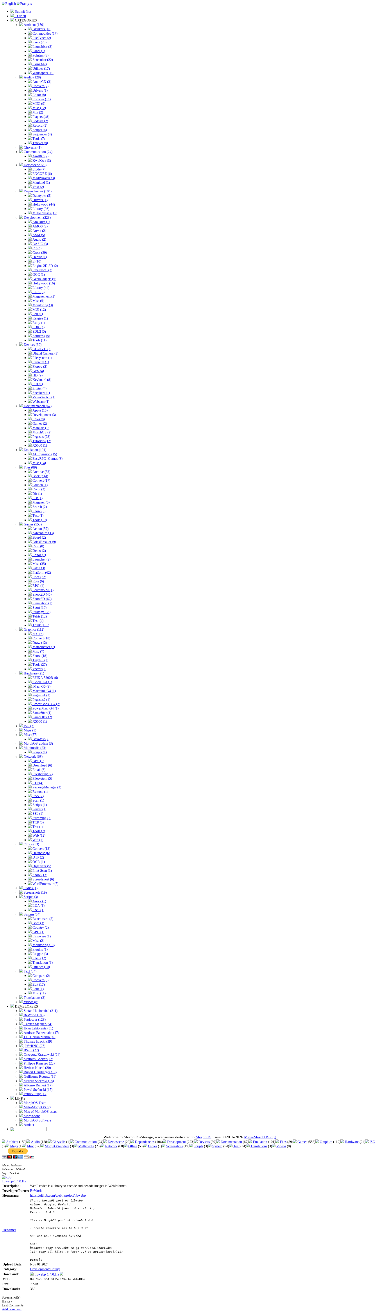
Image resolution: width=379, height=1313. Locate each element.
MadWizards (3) (43, 178)
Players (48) (40, 117)
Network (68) (33, 756)
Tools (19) (39, 520)
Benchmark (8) (42, 919)
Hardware (352, 1142)
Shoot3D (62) (42, 599)
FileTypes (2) (41, 38)
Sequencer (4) (42, 134)
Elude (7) (38, 169)
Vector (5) (39, 669)
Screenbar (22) (42, 60)
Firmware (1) (41, 936)
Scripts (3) (30, 897)
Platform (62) (41, 572)
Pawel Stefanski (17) (37, 1089)
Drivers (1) (40, 90)
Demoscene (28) (34, 165)
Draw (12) (39, 642)
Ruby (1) (38, 323)
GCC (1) (38, 274)
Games (302, 1142)
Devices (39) (32, 344)
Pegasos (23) (41, 436)
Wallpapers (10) (43, 73)
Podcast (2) (40, 121)
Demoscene (116, 1142)
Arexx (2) (39, 230)
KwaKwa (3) (41, 160)
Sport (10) (39, 607)
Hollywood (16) (43, 283)
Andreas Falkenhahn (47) (41, 1032)
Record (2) (39, 125)
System (217, 1146)
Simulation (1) (42, 603)
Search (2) (39, 507)
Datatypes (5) (41, 195)
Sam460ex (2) (42, 717)
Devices (204, 1142)
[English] (9, 3)
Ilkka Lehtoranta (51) (38, 1028)
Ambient (12, 1142)
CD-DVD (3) (41, 349)
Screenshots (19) (35, 892)
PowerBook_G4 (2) (46, 704)
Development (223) (37, 217)
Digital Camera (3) (45, 353)
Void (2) (38, 187)
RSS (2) (38, 796)
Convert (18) (41, 638)
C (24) (36, 248)
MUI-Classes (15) (44, 213)
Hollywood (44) (43, 204)
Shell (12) (39, 958)
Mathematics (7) (43, 647)
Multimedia (86, 1146)
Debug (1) (39, 257)
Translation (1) (42, 962)
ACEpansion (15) (44, 454)
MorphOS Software (37, 1120)
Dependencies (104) (37, 191)
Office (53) (31, 844)
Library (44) (40, 287)
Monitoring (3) (42, 305)
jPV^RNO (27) (34, 1046)
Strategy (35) (41, 612)
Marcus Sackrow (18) (38, 1081)
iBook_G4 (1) (42, 682)
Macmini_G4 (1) (44, 691)
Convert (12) (41, 848)
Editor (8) (39, 95)
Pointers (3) (40, 55)
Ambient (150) (33, 25)
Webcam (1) (40, 401)
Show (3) (38, 511)
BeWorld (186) (34, 1015)
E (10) (36, 261)
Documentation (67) (37, 406)
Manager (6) (41, 502)
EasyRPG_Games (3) (47, 458)
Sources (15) (41, 336)
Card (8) (38, 546)
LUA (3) (38, 292)
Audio (35, 1142)
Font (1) (38, 989)
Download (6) (42, 765)
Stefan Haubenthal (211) (40, 1011)
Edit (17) (38, 984)
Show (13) (39, 875)
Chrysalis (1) (32, 147)
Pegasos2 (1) (41, 699)
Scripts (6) (39, 130)
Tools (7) (38, 138)
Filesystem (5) (42, 778)
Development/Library (45, 1269)
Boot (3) (38, 923)
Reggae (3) (40, 954)
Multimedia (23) (34, 748)
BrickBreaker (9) (44, 542)
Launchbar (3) (42, 46)
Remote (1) (40, 791)
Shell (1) (38, 910)
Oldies (152, 1146)
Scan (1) (38, 800)
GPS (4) (38, 371)
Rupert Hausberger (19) (40, 1072)
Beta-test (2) (40, 739)
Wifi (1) (37, 840)
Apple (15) (40, 410)
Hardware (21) (33, 673)
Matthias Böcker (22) (38, 1059)
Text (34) (29, 971)
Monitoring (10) (43, 945)
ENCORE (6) (42, 174)
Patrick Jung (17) (35, 1094)
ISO (372, 1142)
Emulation (260, 1142)
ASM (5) (38, 235)
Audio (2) (39, 239)
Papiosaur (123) (34, 1019)
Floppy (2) (39, 366)
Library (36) (40, 209)
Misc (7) (38, 651)
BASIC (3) (40, 244)
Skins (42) (39, 64)
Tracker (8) (40, 143)
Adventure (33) (43, 533)
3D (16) (37, 634)
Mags (14, 1146)
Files (283, 1142)
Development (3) (44, 415)
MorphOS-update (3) (38, 743)
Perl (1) (37, 314)
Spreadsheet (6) (43, 879)
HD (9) (37, 375)
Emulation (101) (34, 450)
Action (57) (40, 529)
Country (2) (40, 927)
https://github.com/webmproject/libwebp (58, 1195)
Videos (281, 1146)
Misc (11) (39, 993)
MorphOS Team (34, 1103)
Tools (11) (39, 340)
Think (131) (40, 625)
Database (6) (41, 853)
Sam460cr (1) (41, 713)
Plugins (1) (40, 949)
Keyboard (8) (41, 379)
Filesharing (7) (42, 774)
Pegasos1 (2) (41, 695)
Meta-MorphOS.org (37, 1107)
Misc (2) (38, 940)
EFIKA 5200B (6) (45, 678)
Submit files (22, 11)
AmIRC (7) (40, 156)
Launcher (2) (41, 559)
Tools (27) (39, 664)
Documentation (231, 1142)
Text (236, 1146)
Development (176, 1142)
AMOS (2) (40, 226)
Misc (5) (38, 301)
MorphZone (31, 1116)
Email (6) (38, 770)
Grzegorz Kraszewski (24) (41, 1054)
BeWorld (36, 1190)
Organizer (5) (41, 866)
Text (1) (37, 515)
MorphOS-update (57, 1146)
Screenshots (174, 1146)
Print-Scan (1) (42, 870)
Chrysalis (58, 1142)
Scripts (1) (39, 752)
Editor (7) (39, 555)
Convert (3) (40, 980)
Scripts (198, 1146)
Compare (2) (41, 976)
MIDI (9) (38, 103)
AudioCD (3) (41, 81)
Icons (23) (39, 42)
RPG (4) (38, 585)
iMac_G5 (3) (41, 686)
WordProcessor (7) (45, 883)
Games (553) (32, 524)
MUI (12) (39, 309)
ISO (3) (28, 726)
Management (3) (43, 296)
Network (111, 1146)
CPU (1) (38, 932)
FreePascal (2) (42, 270)
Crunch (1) (40, 485)
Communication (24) (37, 152)
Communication (86, 1142)
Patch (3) (38, 568)
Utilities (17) (41, 68)
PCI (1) (37, 384)
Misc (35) (39, 564)
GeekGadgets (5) (44, 279)
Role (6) (38, 581)
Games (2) (39, 423)
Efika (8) (38, 419)
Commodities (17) (44, 33)
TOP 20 (20, 16)
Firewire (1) (40, 362)
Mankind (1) (41, 182)
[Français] (24, 3)
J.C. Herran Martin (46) (39, 1037)
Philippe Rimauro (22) (39, 1063)
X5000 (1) (39, 445)
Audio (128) (32, 77)
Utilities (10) (41, 967)
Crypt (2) (38, 489)
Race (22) (39, 577)
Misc (30, 1146)
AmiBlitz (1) (41, 222)
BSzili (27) (31, 1050)
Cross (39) (39, 252)
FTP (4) (37, 783)
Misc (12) (39, 108)
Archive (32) (41, 472)
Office (132, 1146)
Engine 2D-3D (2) (45, 266)
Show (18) (39, 656)
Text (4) (37, 621)
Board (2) (39, 537)
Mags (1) (29, 730)
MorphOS (203, 1137)
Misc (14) (39, 463)
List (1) (37, 498)
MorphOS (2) (41, 432)
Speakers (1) (41, 393)
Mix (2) (37, 112)
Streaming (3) (41, 818)
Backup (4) (40, 476)
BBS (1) (38, 761)
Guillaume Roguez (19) (39, 1076)
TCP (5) (38, 822)
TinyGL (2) (40, 660)
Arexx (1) (39, 901)
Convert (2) (40, 86)
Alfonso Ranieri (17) (37, 1085)
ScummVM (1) (43, 590)
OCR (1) (38, 862)
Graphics (326, 1142)
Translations (258, 1146)
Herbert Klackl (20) (37, 1068)
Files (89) (30, 467)
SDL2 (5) (39, 331)
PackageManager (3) (46, 787)
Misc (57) (30, 734)
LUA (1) (38, 905)
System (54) (31, 914)
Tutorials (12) (41, 441)
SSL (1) (37, 813)
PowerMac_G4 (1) (45, 708)
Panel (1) (38, 51)
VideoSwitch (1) (43, 397)
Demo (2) (39, 550)
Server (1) (39, 809)
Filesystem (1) (42, 358)
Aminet (28, 1125)
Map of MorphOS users (40, 1111)
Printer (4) (39, 388)
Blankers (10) (41, 29)
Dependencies (144, 1142)
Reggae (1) (40, 318)
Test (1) (37, 827)
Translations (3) (34, 997)
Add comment (11, 1309)
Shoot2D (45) (42, 594)
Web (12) (38, 835)
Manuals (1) (40, 428)
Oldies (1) (30, 888)
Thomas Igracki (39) (37, 1041)
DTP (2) (38, 857)
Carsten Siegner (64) (37, 1024)
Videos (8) (30, 1002)
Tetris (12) (39, 616)
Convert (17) (41, 480)
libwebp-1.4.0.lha (14, 1181)
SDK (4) (38, 327)
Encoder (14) (41, 99)
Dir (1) (37, 493)
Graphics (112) (33, 629)
